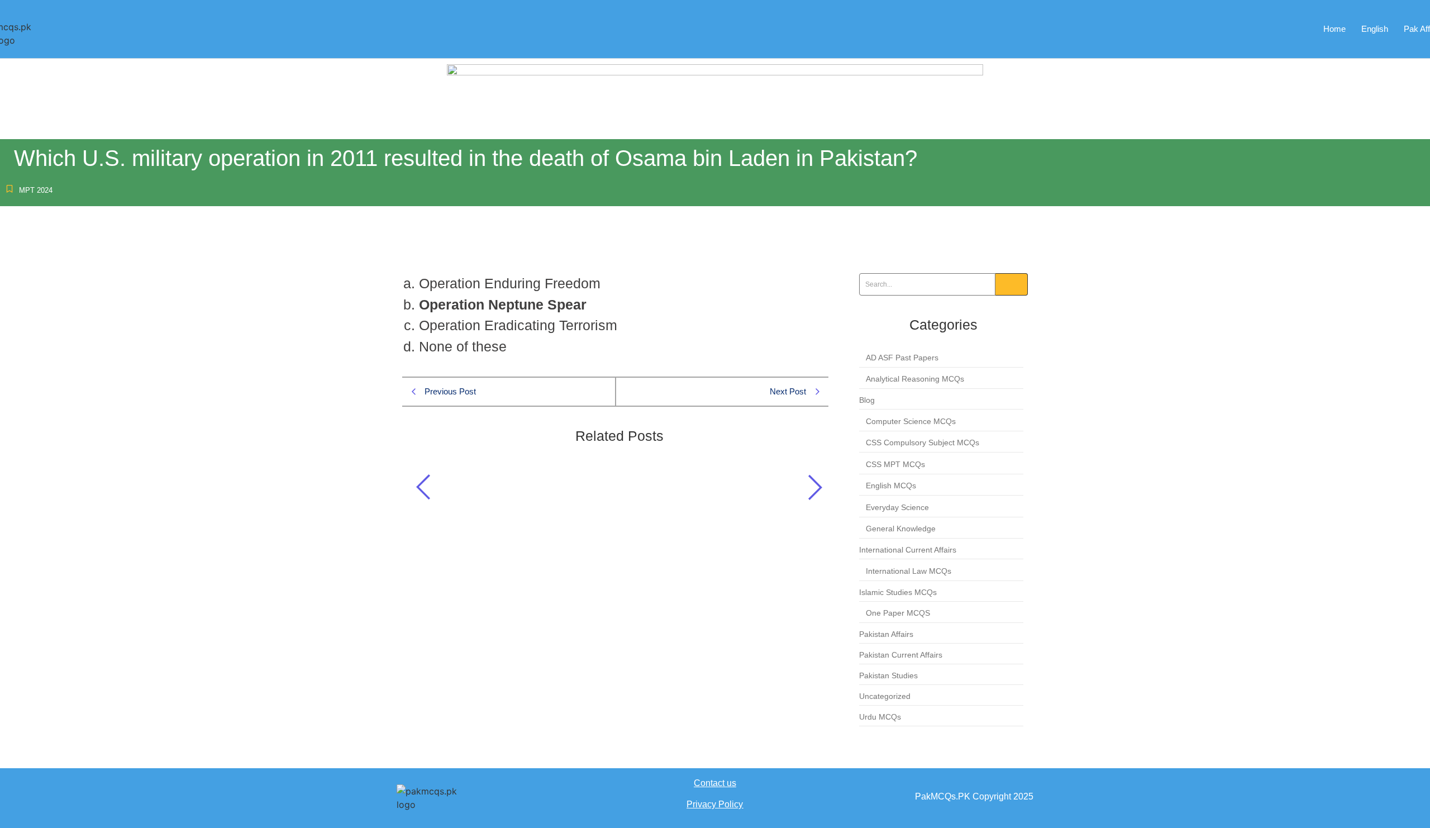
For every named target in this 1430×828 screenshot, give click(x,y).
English (1374, 29)
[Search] (1011, 284)
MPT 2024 (36, 190)
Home (1334, 29)
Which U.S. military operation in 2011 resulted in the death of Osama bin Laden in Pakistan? (606, 484)
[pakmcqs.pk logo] (436, 797)
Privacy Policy (715, 804)
